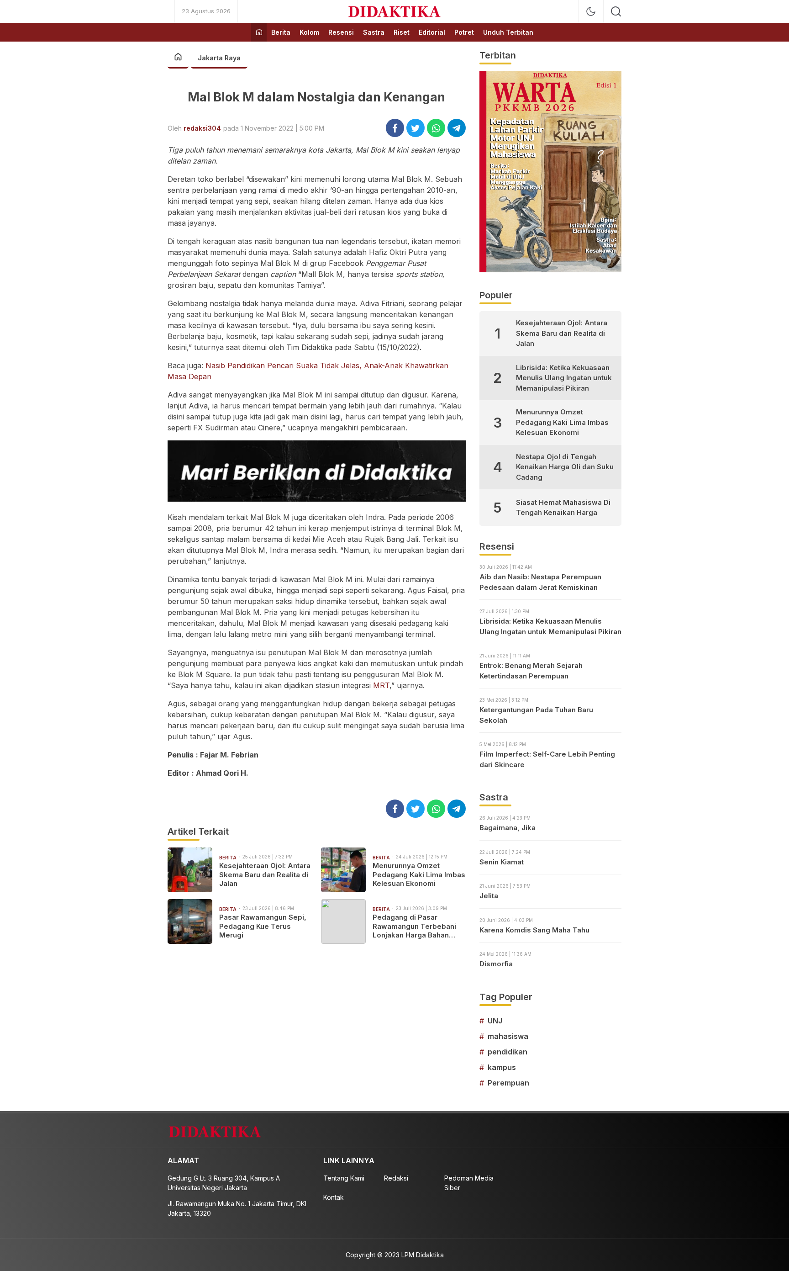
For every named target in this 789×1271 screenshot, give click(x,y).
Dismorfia (496, 963)
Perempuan (508, 1082)
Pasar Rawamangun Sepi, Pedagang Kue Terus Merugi (262, 926)
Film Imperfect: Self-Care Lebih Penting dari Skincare (547, 759)
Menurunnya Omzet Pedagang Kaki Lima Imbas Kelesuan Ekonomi (419, 874)
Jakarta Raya (219, 58)
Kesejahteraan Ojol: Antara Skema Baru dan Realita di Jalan (264, 874)
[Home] (259, 32)
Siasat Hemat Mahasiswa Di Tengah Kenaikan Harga (563, 507)
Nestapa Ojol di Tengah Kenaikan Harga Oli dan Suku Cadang (565, 467)
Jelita (488, 895)
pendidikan (507, 1051)
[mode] (590, 11)
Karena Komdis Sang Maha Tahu (534, 930)
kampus (502, 1067)
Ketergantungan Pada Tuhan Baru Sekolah (536, 715)
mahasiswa (508, 1036)
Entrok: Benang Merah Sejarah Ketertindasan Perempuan (531, 670)
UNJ (495, 1020)
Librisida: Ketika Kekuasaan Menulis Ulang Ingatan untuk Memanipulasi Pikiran (564, 377)
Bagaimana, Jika (507, 827)
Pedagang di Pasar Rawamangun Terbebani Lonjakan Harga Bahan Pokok (414, 926)
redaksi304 (202, 128)
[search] (615, 11)
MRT (381, 685)
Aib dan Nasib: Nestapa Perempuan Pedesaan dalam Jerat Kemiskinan (540, 582)
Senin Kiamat (501, 862)
